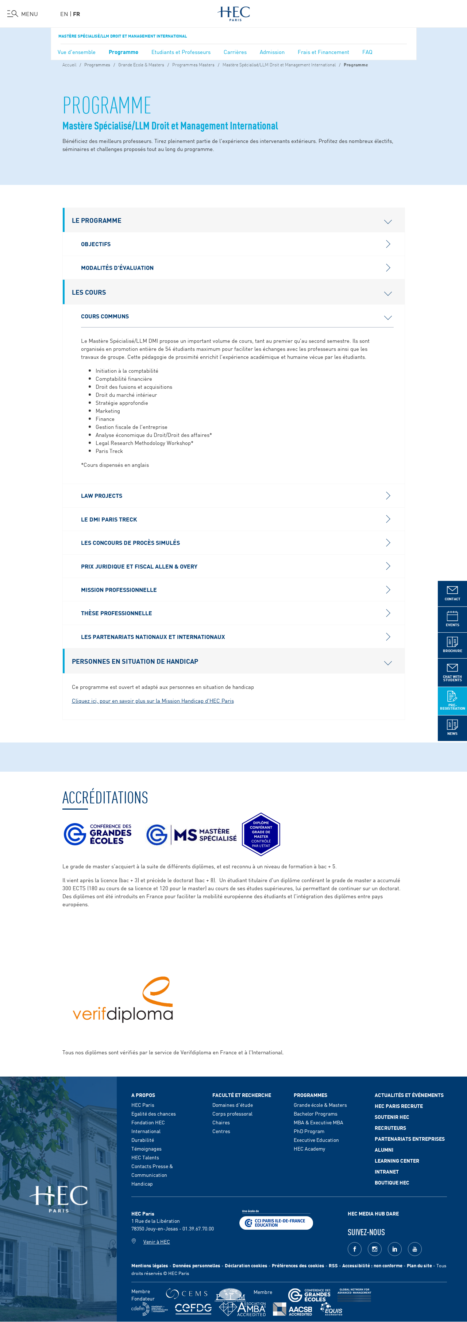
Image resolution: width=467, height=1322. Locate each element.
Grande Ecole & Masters (141, 64)
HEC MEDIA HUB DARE (373, 1213)
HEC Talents (145, 1157)
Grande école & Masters (320, 1104)
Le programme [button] (96, 220)
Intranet (387, 1171)
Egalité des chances (153, 1113)
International (146, 1131)
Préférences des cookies (298, 1265)
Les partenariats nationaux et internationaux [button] (153, 636)
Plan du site (419, 1265)
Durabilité (142, 1139)
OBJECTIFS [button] (96, 243)
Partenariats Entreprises (410, 1138)
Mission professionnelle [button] (119, 589)
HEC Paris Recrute (399, 1105)
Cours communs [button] (105, 315)
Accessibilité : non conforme (372, 1265)
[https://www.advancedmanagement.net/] (354, 1295)
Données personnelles (196, 1265)
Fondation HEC (148, 1122)
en (64, 13)
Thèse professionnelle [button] (116, 612)
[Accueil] (233, 12)
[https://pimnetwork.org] (230, 1295)
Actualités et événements (409, 1094)
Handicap (142, 1183)
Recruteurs (390, 1127)
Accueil (69, 64)
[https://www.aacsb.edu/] (292, 1309)
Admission (272, 51)
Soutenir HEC (392, 1116)
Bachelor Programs (315, 1113)
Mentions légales (149, 1265)
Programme (123, 51)
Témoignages (146, 1148)
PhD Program (309, 1131)
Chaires (221, 1122)
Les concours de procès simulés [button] (130, 542)
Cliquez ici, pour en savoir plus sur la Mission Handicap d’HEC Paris (153, 700)
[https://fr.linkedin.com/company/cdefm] (149, 1309)
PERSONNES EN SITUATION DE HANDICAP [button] (135, 661)
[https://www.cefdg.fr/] (193, 1309)
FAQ (367, 51)
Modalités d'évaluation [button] (117, 267)
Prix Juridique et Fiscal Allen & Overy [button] (139, 566)
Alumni (384, 1149)
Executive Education (316, 1139)
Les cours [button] (89, 291)
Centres (221, 1131)
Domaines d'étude (232, 1104)
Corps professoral (232, 1113)
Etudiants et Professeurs (181, 51)
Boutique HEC (392, 1182)
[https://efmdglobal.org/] (331, 1309)
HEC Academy (309, 1148)
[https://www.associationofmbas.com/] (242, 1309)
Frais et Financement (323, 51)
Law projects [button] (101, 495)
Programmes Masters (193, 64)
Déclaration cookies (246, 1265)
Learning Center (397, 1160)
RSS (333, 1265)
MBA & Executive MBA (318, 1122)
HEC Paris (142, 1104)
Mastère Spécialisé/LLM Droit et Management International (122, 36)
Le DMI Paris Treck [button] (109, 519)
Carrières (235, 51)
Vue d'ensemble (77, 51)
